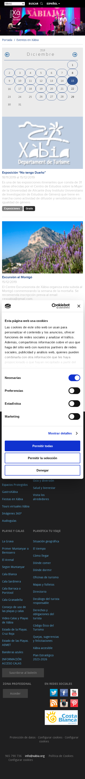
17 (19, 88)
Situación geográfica (46, 541)
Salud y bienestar (44, 488)
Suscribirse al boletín (23, 673)
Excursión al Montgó (17, 277)
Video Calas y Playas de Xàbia (15, 620)
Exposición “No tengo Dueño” (24, 173)
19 (41, 88)
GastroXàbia (10, 492)
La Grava (7, 541)
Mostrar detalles (60, 433)
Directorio (39, 592)
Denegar (43, 470)
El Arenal (8, 560)
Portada (7, 40)
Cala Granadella (12, 600)
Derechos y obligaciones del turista (43, 614)
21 (62, 88)
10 (19, 80)
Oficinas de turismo (46, 577)
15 (72, 80)
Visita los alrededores (41, 497)
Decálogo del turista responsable (46, 601)
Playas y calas (13, 531)
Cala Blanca (9, 574)
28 (62, 96)
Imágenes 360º (12, 513)
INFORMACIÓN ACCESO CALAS (11, 661)
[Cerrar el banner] (78, 306)
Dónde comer (42, 563)
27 (51, 96)
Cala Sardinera (11, 581)
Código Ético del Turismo (43, 627)
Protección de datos (23, 737)
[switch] (74, 390)
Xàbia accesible (43, 648)
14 (62, 80)
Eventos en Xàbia (28, 40)
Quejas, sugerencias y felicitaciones (46, 639)
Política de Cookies (61, 756)
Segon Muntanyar (13, 567)
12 (41, 80)
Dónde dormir (42, 570)
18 (30, 88)
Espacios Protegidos (15, 485)
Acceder (15, 693)
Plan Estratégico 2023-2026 (43, 657)
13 (51, 80)
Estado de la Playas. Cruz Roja (14, 631)
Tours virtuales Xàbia (15, 506)
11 (30, 80)
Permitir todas (42, 446)
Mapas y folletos (43, 584)
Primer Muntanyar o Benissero (15, 551)
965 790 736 (13, 756)
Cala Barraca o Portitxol (11, 590)
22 (72, 88)
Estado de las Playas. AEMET (15, 643)
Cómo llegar (41, 556)
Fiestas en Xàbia (12, 499)
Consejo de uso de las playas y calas (14, 609)
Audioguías (9, 521)
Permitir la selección (42, 458)
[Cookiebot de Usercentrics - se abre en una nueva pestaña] (52, 306)
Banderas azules (12, 652)
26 (41, 96)
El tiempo (39, 548)
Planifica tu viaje (47, 531)
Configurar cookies (50, 737)
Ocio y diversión (43, 480)
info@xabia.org (35, 756)
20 (51, 88)
